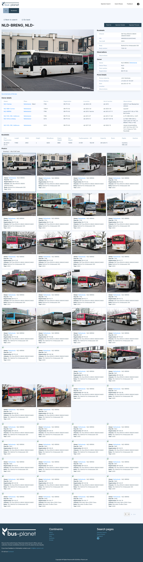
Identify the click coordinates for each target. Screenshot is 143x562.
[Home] (6, 10)
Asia (50, 536)
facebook (11, 551)
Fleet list (108, 25)
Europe (51, 540)
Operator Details (120, 25)
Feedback (130, 4)
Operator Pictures (134, 25)
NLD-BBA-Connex (9, 108)
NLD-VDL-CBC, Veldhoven (11, 116)
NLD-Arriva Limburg (9, 119)
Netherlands (133, 63)
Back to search (11, 20)
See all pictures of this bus (9, 94)
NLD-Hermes (8, 104)
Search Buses (119, 4)
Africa (51, 532)
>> (134, 514)
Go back (26, 20)
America (51, 534)
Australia (51, 538)
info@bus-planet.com (37, 548)
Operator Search (106, 4)
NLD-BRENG (7, 111)
